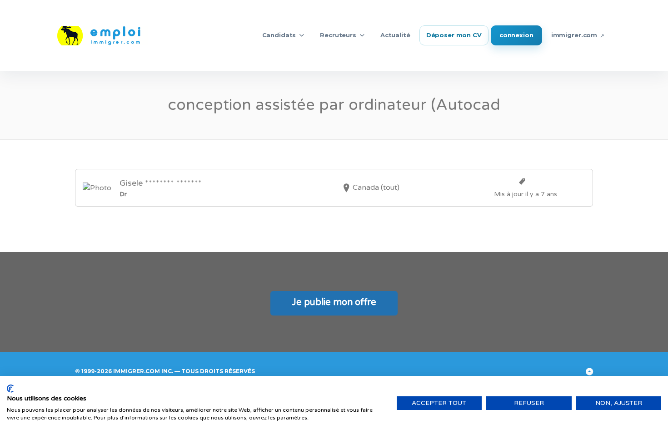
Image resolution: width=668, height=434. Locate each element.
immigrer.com (574, 35)
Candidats (279, 35)
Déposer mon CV (454, 35)
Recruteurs (338, 35)
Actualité (395, 35)
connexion (516, 35)
